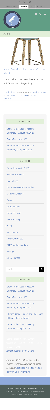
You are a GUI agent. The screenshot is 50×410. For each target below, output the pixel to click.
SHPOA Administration (17, 245)
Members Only (13, 219)
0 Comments (33, 95)
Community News (9, 95)
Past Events (12, 232)
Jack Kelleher (10, 92)
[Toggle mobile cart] (36, 14)
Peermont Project (15, 238)
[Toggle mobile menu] (45, 14)
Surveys (10, 251)
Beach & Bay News (39, 92)
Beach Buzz (12, 181)
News (9, 226)
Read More (7, 98)
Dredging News (14, 213)
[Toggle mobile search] (40, 14)
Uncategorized (13, 258)
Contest (10, 200)
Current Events (22, 95)
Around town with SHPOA (18, 168)
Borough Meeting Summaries (20, 187)
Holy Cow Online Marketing (18, 372)
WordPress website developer (28, 368)
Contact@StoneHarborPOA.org (20, 351)
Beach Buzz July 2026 (17, 139)
